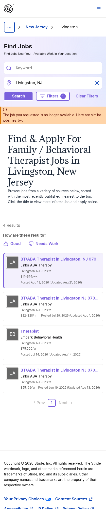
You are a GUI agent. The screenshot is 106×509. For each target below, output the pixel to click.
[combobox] (57, 68)
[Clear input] (97, 83)
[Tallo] (9, 8)
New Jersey (37, 27)
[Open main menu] (98, 8)
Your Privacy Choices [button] (24, 499)
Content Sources (71, 499)
